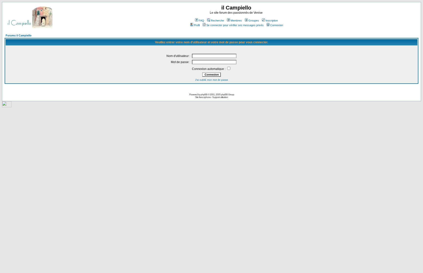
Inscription (272, 20)
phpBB (204, 94)
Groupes (253, 20)
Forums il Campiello (19, 35)
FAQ (201, 20)
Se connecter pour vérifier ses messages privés (235, 25)
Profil (197, 25)
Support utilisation (220, 97)
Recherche (217, 20)
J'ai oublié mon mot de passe (211, 79)
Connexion (276, 25)
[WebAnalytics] (7, 106)
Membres (236, 20)
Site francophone (203, 97)
